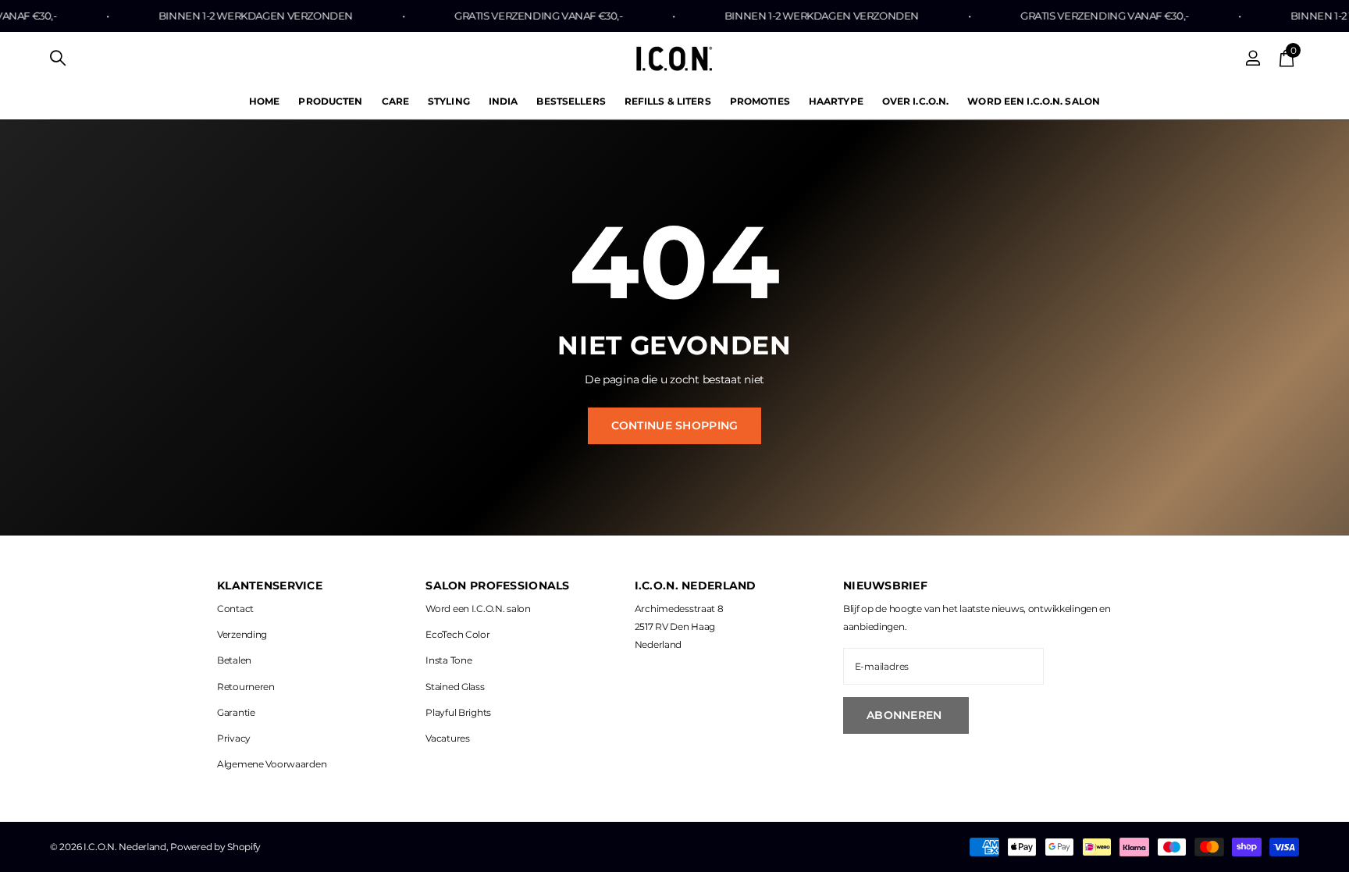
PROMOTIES (760, 101)
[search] (58, 58)
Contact (235, 608)
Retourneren (246, 686)
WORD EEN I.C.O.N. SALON (1033, 101)
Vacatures (447, 738)
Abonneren (906, 715)
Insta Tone (448, 660)
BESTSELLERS (570, 101)
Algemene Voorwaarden (271, 764)
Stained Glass (454, 686)
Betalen (234, 660)
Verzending (242, 634)
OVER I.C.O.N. (915, 101)
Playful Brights (458, 712)
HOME (264, 101)
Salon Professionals (497, 585)
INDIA (503, 101)
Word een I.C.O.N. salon (477, 608)
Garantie (236, 712)
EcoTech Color (457, 634)
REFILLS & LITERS (668, 101)
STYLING (449, 101)
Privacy (234, 738)
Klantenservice (269, 585)
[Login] (1253, 58)
